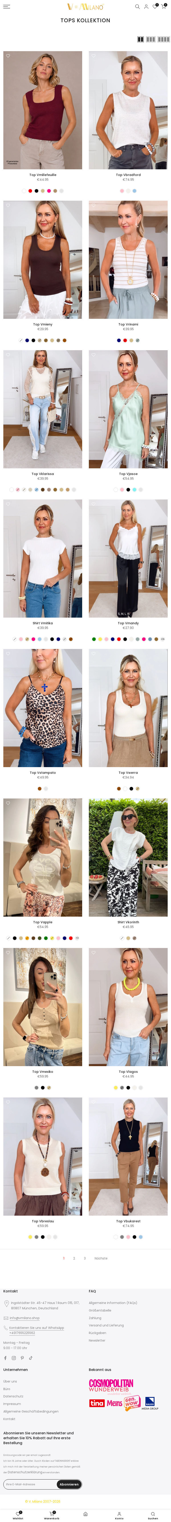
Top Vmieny (42, 324)
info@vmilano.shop (25, 1318)
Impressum (12, 1404)
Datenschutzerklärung (25, 1472)
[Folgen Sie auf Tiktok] (31, 1358)
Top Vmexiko (42, 1071)
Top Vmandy (128, 623)
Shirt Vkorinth (128, 922)
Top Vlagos (128, 1071)
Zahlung (95, 1318)
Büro (6, 1389)
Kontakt (9, 1419)
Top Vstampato (43, 772)
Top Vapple (42, 922)
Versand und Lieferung (106, 1325)
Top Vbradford (128, 175)
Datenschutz (13, 1396)
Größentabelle (100, 1310)
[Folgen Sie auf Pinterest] (22, 1358)
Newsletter (97, 1340)
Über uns (10, 1381)
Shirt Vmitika (43, 623)
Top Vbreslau (43, 1221)
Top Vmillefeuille (42, 175)
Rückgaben (97, 1333)
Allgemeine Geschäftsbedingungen (31, 1411)
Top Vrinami (128, 324)
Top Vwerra (128, 772)
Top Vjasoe (128, 474)
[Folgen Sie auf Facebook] (5, 1358)
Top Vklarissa (43, 474)
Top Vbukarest (128, 1221)
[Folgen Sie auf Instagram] (14, 1358)
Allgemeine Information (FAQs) (113, 1303)
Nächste (101, 1258)
